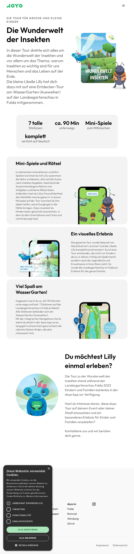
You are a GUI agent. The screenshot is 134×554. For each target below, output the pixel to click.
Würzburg (73, 518)
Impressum (102, 545)
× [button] (48, 468)
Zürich (71, 523)
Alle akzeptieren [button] (27, 529)
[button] (123, 6)
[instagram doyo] (91, 504)
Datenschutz (120, 545)
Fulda (70, 508)
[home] (15, 6)
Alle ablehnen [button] (27, 538)
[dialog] (27, 508)
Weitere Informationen (37, 496)
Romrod (72, 513)
